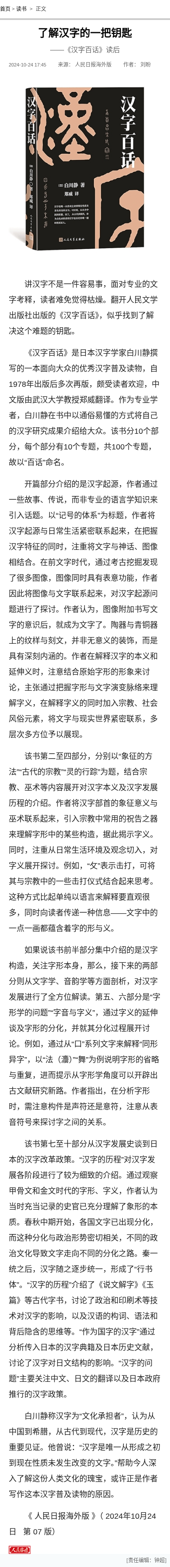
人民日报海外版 (93, 65)
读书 (21, 9)
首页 (5, 9)
